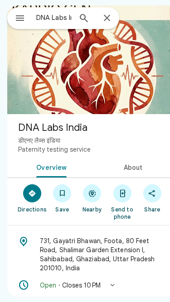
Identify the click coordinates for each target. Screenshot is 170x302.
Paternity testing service (54, 149)
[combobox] (53, 17)
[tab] (50, 166)
